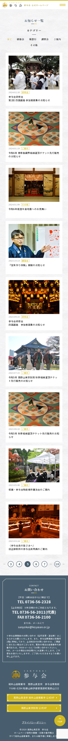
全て (9, 39)
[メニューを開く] (63, 5)
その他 (34, 45)
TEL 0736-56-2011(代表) (34, 612)
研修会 (20, 39)
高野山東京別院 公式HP (34, 708)
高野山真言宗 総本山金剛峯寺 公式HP (34, 697)
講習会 (45, 39)
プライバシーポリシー (34, 722)
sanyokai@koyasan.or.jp (34, 627)
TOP (59, 721)
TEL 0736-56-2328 (34, 601)
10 (57, 564)
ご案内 (57, 39)
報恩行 (32, 39)
